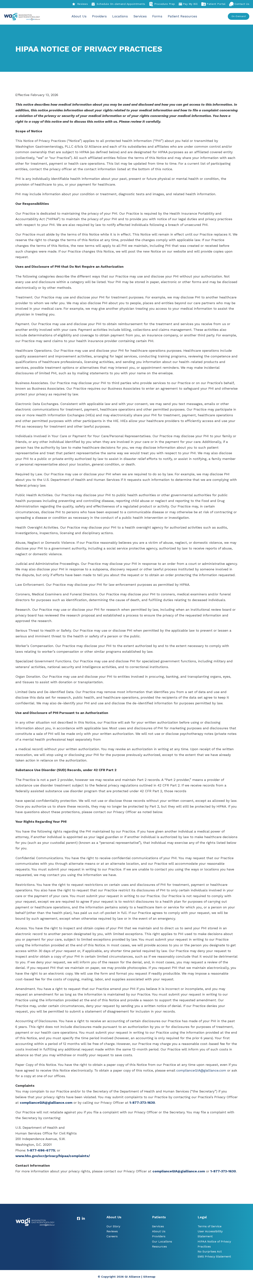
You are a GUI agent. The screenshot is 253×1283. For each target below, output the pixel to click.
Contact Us (241, 3)
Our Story (113, 1226)
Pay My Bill (190, 3)
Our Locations (162, 1241)
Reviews (82, 4)
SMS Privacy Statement (214, 1256)
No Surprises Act (210, 1251)
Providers (99, 16)
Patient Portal (216, 3)
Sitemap (149, 1276)
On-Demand (239, 16)
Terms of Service (210, 1226)
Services (140, 16)
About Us (78, 16)
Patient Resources (182, 16)
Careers (112, 1236)
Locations (120, 16)
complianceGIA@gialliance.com (178, 1171)
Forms (157, 16)
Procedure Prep (164, 3)
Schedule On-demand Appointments (121, 3)
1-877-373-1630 (142, 1102)
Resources (159, 1246)
